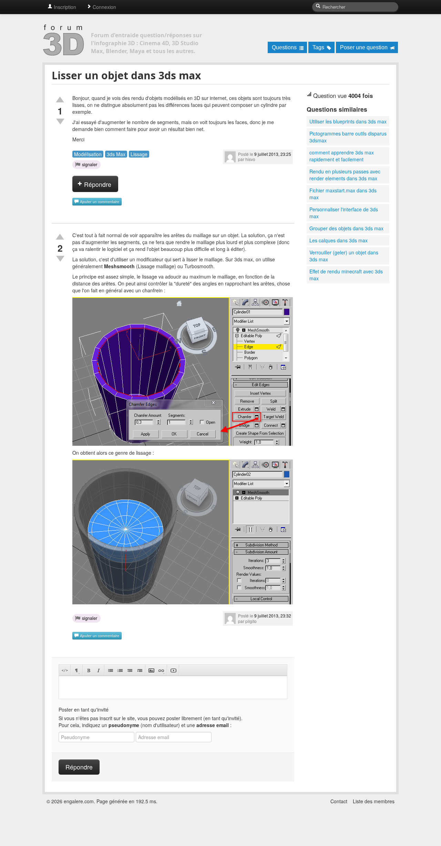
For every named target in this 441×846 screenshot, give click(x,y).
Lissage (139, 154)
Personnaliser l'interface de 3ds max (343, 213)
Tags (319, 47)
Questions (285, 47)
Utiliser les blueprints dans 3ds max (348, 121)
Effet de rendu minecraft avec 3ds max (346, 275)
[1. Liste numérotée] (120, 670)
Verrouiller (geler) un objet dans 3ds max (343, 256)
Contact (338, 801)
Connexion (103, 6)
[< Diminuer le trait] (129, 670)
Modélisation (88, 154)
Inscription (64, 6)
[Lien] (161, 670)
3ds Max (116, 154)
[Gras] (88, 670)
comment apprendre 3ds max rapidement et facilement (341, 156)
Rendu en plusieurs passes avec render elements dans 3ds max (344, 175)
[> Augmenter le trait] (139, 670)
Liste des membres (373, 801)
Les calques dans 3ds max (338, 240)
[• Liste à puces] (110, 670)
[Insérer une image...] (151, 670)
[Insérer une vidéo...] (173, 670)
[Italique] (98, 670)
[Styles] (76, 670)
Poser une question (364, 47)
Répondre (96, 184)
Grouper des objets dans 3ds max (346, 228)
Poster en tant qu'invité (84, 709)
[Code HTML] (64, 670)
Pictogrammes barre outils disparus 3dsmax (348, 137)
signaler (89, 164)
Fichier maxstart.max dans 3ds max (343, 194)
